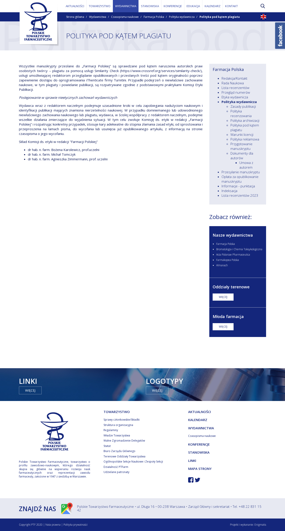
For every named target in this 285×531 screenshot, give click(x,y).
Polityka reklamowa (244, 139)
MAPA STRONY (200, 468)
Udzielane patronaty (116, 472)
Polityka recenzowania (241, 113)
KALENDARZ (212, 6)
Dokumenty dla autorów (241, 155)
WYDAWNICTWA (125, 6)
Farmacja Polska (154, 17)
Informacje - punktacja (238, 186)
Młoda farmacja (228, 316)
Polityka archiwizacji (244, 120)
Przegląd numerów (236, 92)
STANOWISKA (150, 6)
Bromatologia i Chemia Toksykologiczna (239, 249)
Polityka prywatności (75, 525)
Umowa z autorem (246, 164)
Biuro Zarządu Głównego (119, 451)
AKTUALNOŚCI (75, 6)
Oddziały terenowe (231, 286)
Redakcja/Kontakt (234, 78)
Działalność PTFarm (116, 467)
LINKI (192, 460)
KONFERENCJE (173, 6)
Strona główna (75, 17)
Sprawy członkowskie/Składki (122, 419)
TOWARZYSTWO (99, 6)
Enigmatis (260, 525)
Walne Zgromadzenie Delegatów (124, 440)
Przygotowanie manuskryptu (241, 146)
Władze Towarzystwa (117, 435)
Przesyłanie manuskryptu (241, 172)
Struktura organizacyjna (118, 425)
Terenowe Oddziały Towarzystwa (124, 456)
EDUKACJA (193, 6)
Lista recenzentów (235, 87)
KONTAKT (231, 6)
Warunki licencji (241, 134)
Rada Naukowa (233, 83)
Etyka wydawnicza (235, 97)
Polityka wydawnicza (182, 17)
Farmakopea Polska (227, 260)
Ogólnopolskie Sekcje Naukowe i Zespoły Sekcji (133, 461)
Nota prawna (53, 525)
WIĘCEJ (223, 297)
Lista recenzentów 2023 (240, 195)
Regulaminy (111, 430)
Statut (107, 446)
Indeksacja (229, 190)
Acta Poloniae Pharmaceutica (233, 254)
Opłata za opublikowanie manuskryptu (240, 179)
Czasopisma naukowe (125, 17)
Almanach (222, 265)
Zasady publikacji (243, 106)
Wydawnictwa (97, 17)
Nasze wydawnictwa (233, 235)
